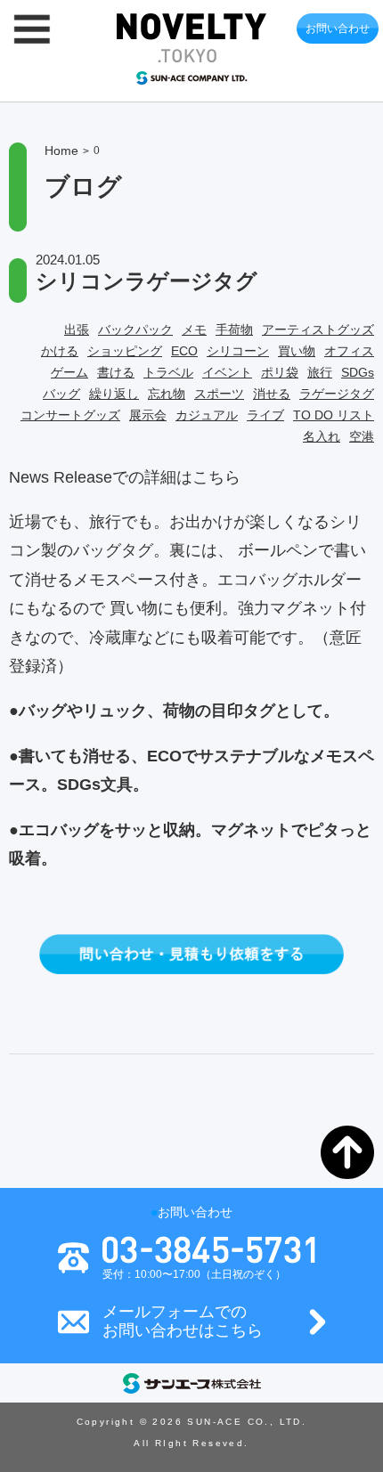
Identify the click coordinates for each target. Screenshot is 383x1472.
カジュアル (206, 415)
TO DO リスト (333, 415)
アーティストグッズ (318, 329)
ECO (184, 351)
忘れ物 (166, 393)
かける (59, 351)
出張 (76, 329)
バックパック (135, 329)
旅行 (319, 372)
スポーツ (219, 393)
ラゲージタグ (336, 393)
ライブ (265, 415)
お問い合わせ (338, 28)
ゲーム (69, 372)
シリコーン (238, 351)
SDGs (357, 372)
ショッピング (124, 351)
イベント (227, 372)
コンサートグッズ (70, 415)
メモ (194, 329)
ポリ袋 (279, 372)
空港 (361, 436)
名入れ (321, 436)
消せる (271, 393)
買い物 (296, 351)
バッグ (61, 393)
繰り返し (114, 393)
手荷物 (234, 329)
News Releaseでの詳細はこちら (124, 477)
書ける (115, 372)
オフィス (349, 351)
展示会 (148, 415)
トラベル (168, 372)
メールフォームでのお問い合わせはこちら (182, 1321)
